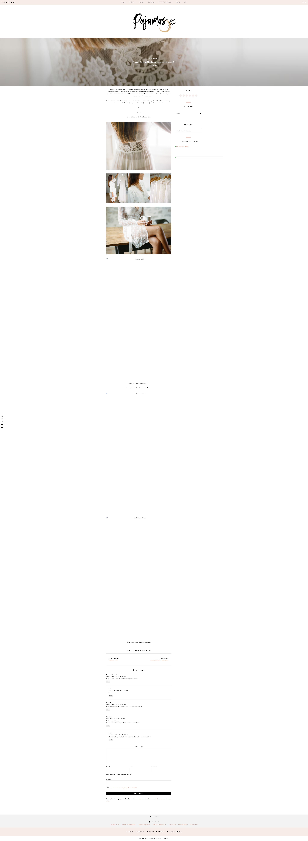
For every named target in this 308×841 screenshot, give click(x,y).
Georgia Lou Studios (162, 838)
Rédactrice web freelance (161, 824)
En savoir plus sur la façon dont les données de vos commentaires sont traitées (138, 800)
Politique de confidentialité (130, 824)
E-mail (131, 767)
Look (151, 58)
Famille (141, 2)
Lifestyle (151, 2)
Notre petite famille (165, 2)
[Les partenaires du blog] (182, 146)
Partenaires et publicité (145, 824)
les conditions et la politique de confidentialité (125, 788)
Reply (108, 682)
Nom (108, 767)
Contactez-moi (173, 824)
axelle (110, 689)
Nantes (178, 2)
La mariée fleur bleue (112, 675)
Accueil (123, 2)
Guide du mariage (184, 824)
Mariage (131, 2)
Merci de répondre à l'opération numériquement (118, 774)
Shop (185, 2)
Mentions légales (116, 824)
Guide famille (193, 824)
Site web (154, 767)
